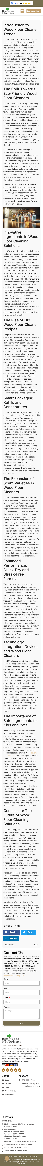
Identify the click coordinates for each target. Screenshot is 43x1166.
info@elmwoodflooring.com (13, 976)
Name (5, 979)
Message (6, 1007)
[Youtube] (15, 1070)
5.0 (21, 3)
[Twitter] (3, 1070)
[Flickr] (11, 1070)
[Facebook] (19, 1070)
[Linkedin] (7, 1070)
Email (5, 988)
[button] (22, 11)
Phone (6, 998)
